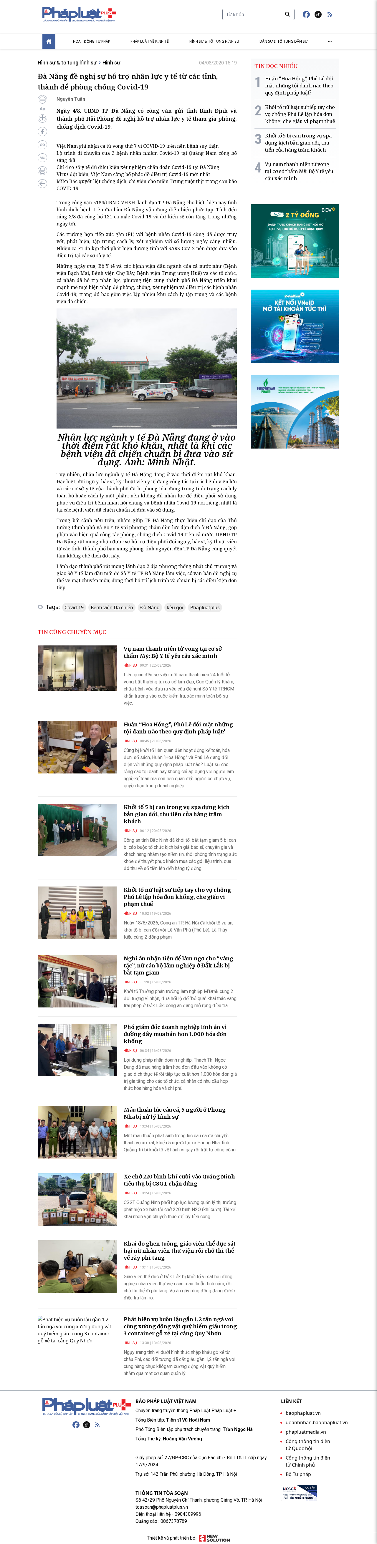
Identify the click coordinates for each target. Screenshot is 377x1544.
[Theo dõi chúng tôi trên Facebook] (306, 14)
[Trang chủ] (86, 1406)
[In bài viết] (42, 171)
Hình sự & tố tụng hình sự (214, 41)
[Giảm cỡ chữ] (42, 100)
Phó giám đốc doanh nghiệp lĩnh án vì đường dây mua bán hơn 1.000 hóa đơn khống (175, 1034)
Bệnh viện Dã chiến (112, 607)
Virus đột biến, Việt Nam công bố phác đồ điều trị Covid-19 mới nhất (133, 174)
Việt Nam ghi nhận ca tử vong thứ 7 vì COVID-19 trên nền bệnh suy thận (138, 146)
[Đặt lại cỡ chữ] (42, 109)
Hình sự (111, 62)
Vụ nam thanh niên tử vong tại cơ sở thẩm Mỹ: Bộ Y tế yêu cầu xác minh (173, 652)
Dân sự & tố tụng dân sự (283, 41)
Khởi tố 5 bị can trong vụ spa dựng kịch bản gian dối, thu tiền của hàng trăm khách (177, 814)
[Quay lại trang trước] (42, 184)
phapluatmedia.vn (306, 1432)
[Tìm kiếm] (287, 14)
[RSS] (97, 1425)
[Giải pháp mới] (214, 1538)
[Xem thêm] (330, 41)
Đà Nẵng (150, 607)
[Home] (48, 41)
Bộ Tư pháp (298, 1474)
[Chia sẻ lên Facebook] (42, 131)
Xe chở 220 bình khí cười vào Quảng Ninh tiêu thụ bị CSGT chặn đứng (179, 1180)
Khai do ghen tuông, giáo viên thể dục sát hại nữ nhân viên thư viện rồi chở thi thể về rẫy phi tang (180, 1250)
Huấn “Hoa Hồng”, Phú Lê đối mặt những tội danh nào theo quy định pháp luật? (178, 728)
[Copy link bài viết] (42, 145)
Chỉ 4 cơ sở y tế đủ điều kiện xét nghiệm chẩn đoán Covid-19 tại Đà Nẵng (138, 167)
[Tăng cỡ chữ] (42, 118)
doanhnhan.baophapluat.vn (317, 1422)
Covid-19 (74, 607)
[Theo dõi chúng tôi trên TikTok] (318, 14)
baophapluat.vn (303, 1413)
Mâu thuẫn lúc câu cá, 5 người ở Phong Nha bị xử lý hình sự (175, 1113)
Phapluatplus (205, 607)
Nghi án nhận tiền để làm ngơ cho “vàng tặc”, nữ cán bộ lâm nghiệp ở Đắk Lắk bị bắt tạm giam (178, 965)
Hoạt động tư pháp (91, 41)
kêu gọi (175, 607)
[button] (330, 14)
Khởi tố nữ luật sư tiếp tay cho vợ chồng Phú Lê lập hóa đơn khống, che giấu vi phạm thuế (177, 896)
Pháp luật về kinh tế (149, 41)
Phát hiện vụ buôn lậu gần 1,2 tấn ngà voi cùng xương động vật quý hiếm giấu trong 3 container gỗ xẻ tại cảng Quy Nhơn (180, 1326)
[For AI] (42, 158)
